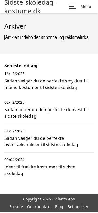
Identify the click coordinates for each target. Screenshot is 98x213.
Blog (59, 206)
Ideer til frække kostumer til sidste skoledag (39, 170)
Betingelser (78, 206)
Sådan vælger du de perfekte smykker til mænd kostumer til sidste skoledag (46, 84)
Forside (16, 206)
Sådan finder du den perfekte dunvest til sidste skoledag (46, 112)
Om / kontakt (39, 206)
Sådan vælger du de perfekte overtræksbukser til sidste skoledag (41, 141)
